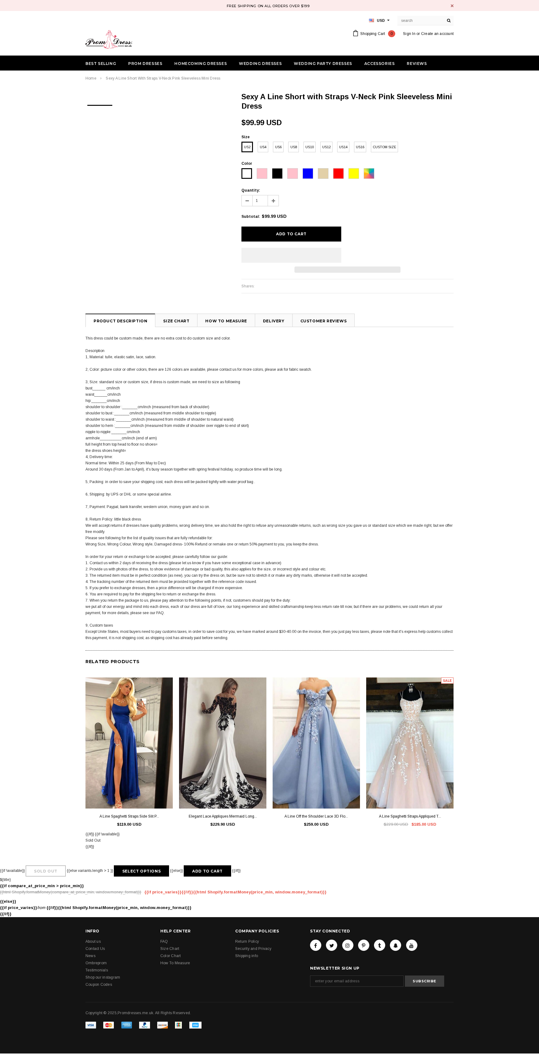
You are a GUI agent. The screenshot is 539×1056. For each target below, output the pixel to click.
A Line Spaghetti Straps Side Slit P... (129, 816)
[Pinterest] (363, 945)
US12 (326, 147)
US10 (309, 147)
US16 (360, 147)
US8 (293, 147)
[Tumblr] (379, 945)
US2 (247, 147)
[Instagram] (347, 945)
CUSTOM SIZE (384, 147)
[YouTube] (411, 945)
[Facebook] (315, 945)
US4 (263, 147)
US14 (343, 147)
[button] (291, 255)
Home (90, 78)
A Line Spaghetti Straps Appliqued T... (410, 816)
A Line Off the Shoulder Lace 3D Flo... (316, 816)
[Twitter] (331, 945)
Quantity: (250, 190)
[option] (99, 103)
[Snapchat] (395, 945)
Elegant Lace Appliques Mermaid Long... (223, 816)
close (452, 5)
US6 (278, 147)
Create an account (437, 34)
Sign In (409, 34)
